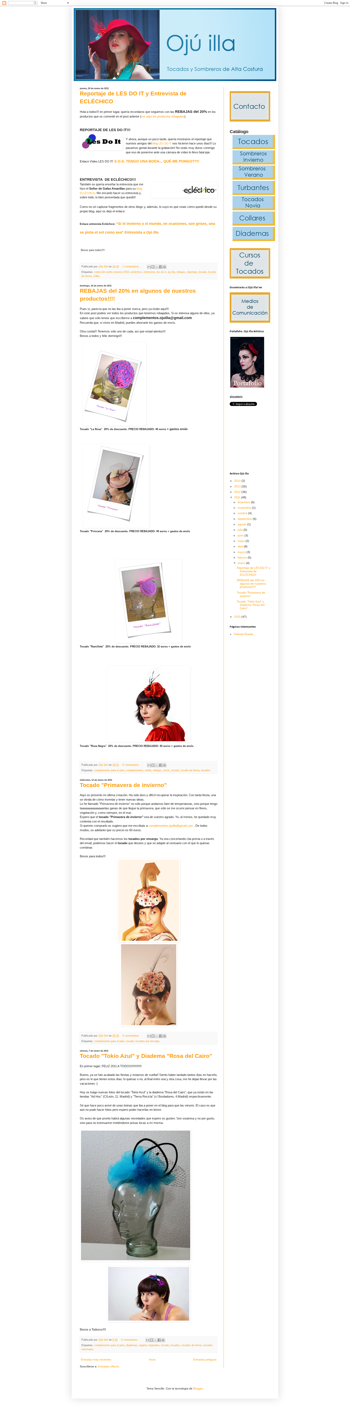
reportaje (192, 272)
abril (241, 546)
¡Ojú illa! (103, 266)
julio (240, 529)
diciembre (244, 502)
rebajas (181, 272)
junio (241, 535)
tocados (205, 770)
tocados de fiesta (191, 1345)
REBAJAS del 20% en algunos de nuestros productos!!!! (251, 584)
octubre (243, 513)
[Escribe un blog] (153, 267)
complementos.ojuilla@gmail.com (170, 825)
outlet (148, 770)
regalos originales (149, 1345)
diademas (131, 1345)
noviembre (245, 507)
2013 (237, 486)
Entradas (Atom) (108, 1366)
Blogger (198, 1388)
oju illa (171, 272)
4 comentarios (130, 1035)
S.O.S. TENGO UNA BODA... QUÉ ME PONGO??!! (156, 161)
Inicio (152, 1359)
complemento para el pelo (109, 770)
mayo (241, 541)
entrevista (149, 272)
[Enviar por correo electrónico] (149, 267)
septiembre (245, 518)
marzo (242, 552)
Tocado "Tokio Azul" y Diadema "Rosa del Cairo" (146, 1056)
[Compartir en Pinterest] (164, 267)
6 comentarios (130, 765)
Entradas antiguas (205, 1359)
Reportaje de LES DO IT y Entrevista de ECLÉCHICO (253, 571)
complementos (134, 770)
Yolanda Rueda (243, 634)
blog (162, 143)
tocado (202, 272)
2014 (237, 480)
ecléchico (136, 272)
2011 (237, 497)
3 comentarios (129, 1339)
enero (242, 563)
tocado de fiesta (190, 770)
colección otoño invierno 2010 (111, 272)
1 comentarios (130, 266)
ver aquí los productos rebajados (162, 116)
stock (166, 770)
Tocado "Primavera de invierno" (123, 785)
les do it (161, 272)
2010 (237, 616)
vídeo (96, 276)
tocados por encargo (147, 1041)
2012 (237, 491)
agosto (242, 524)
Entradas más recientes (96, 1359)
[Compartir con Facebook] (161, 267)
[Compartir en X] (157, 267)
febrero (243, 557)
